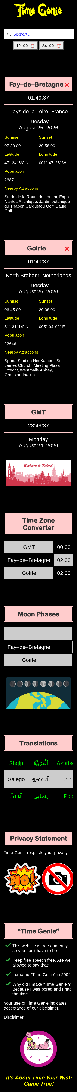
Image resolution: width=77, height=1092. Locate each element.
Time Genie (38, 10)
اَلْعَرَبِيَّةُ (40, 763)
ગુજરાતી (41, 779)
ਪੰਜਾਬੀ (16, 796)
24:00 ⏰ (51, 46)
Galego (16, 779)
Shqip (16, 763)
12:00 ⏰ (25, 46)
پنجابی (41, 796)
